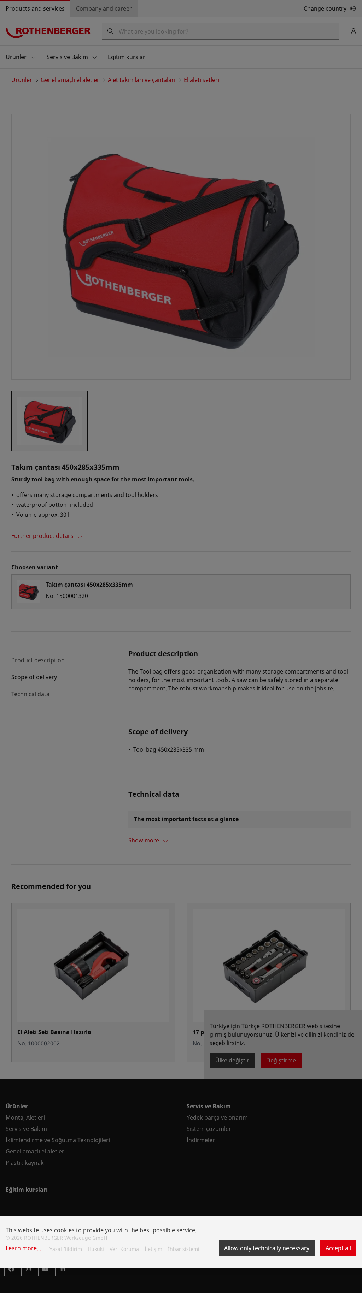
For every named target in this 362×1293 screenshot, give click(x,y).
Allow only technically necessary (266, 1248)
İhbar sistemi (183, 1249)
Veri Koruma (124, 1249)
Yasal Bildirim (65, 1249)
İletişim (153, 1249)
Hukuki (96, 1249)
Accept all (338, 1248)
